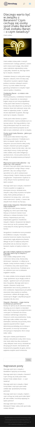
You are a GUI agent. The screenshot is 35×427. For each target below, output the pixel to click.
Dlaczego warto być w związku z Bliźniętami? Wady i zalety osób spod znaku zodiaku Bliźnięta (17, 406)
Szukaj (28, 360)
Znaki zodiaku (8, 35)
